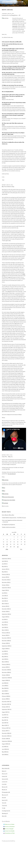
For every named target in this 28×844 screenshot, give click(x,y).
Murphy (4, 789)
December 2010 (5, 609)
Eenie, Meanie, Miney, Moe (8, 515)
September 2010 (6, 614)
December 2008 (6, 669)
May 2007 (4, 720)
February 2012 (5, 574)
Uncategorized (5, 810)
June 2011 (4, 595)
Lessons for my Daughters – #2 (11, 15)
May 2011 (4, 598)
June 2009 (4, 654)
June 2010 (4, 622)
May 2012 (4, 571)
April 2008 (4, 691)
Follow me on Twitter (9, 824)
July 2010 (4, 619)
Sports (3, 800)
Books (3, 771)
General (4, 779)
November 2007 (6, 704)
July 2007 (4, 714)
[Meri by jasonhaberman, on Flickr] (3, 490)
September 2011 (6, 587)
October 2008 (5, 675)
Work (3, 816)
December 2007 (6, 701)
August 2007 (5, 712)
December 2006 (6, 733)
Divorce (4, 773)
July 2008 (4, 683)
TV (2, 808)
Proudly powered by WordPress (8, 840)
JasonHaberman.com (12, 2)
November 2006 (6, 736)
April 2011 (4, 601)
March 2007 (5, 725)
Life (3, 784)
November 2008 (6, 672)
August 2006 (5, 744)
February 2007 (5, 728)
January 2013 (5, 569)
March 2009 (5, 661)
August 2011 (5, 590)
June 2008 (4, 685)
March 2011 (4, 603)
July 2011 (4, 593)
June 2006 (4, 749)
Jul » (21, 549)
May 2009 (4, 656)
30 (17, 546)
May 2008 (4, 688)
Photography (5, 792)
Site (3, 797)
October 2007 (5, 706)
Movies (3, 787)
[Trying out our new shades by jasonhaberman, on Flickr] (8, 500)
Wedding (4, 813)
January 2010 (5, 635)
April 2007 (4, 722)
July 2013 (4, 563)
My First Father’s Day (8, 186)
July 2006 (4, 746)
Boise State (4, 768)
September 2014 (6, 558)
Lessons (4, 781)
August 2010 (5, 616)
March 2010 (4, 630)
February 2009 (5, 664)
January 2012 (5, 577)
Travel (3, 805)
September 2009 (6, 646)
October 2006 (5, 738)
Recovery (4, 795)
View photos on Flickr (10, 833)
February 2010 (5, 632)
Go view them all (11, 473)
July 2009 (4, 651)
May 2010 (4, 624)
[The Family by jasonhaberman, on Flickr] (5, 503)
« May (6, 549)
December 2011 (5, 579)
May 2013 (4, 566)
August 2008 (5, 680)
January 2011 (5, 606)
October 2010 (5, 611)
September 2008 (6, 677)
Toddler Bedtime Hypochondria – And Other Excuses (14, 517)
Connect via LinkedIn (9, 831)
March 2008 (5, 693)
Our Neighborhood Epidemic (8, 524)
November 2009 (6, 640)
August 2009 (5, 648)
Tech (3, 803)
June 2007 (4, 717)
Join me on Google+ (9, 828)
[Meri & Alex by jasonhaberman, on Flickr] (5, 480)
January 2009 (5, 667)
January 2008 (5, 699)
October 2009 (5, 643)
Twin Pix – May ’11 (7, 456)
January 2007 (5, 730)
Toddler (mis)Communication (8, 527)
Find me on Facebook (9, 826)
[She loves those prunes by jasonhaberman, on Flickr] (8, 497)
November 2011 (5, 582)
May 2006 (4, 752)
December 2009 (6, 638)
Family (3, 776)
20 (7, 544)
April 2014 (4, 561)
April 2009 (4, 659)
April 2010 (4, 627)
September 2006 (6, 741)
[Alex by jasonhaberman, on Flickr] (3, 487)
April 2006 (4, 754)
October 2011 (5, 585)
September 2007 (6, 709)
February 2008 (5, 696)
